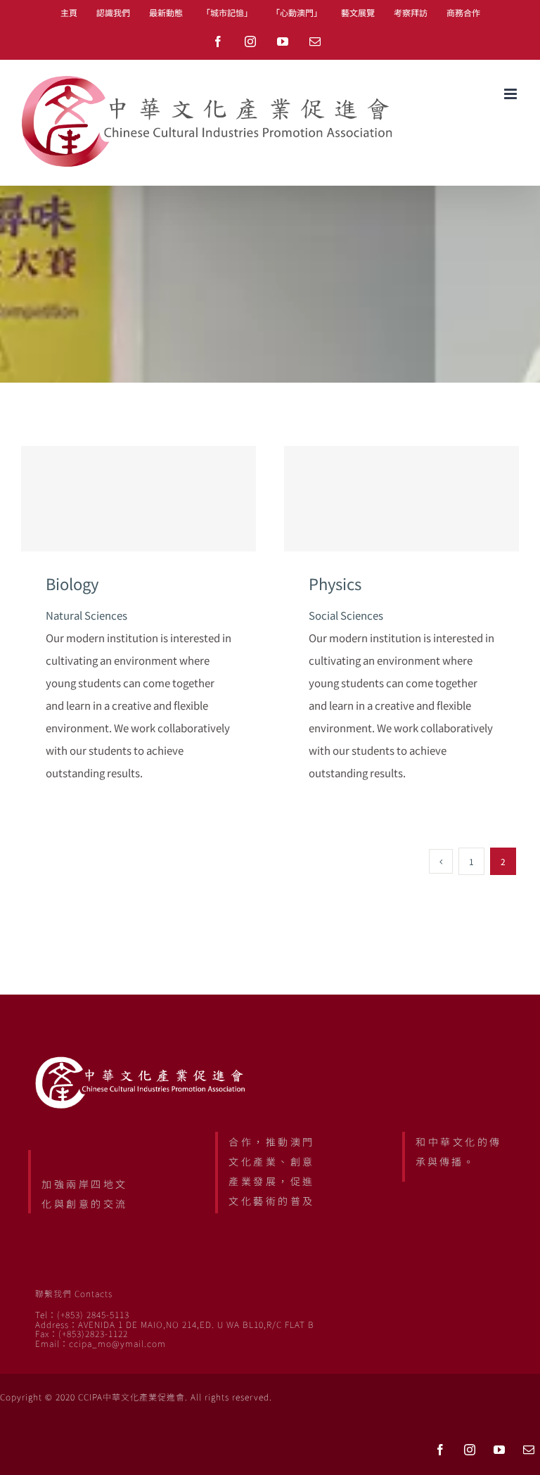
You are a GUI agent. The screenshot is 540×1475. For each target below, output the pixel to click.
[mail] (529, 1449)
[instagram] (469, 1449)
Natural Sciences (86, 615)
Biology (139, 498)
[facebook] (440, 1449)
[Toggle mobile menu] (511, 94)
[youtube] (499, 1449)
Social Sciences (346, 615)
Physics (402, 498)
